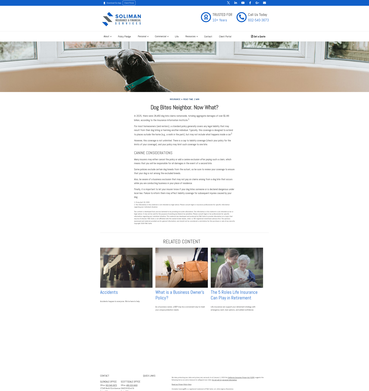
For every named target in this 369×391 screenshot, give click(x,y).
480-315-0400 (132, 385)
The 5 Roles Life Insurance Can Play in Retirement (234, 295)
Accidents (109, 292)
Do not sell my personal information (224, 380)
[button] (107, 36)
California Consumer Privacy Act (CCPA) (241, 377)
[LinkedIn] (236, 3)
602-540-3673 (111, 385)
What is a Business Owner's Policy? (179, 295)
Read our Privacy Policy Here (181, 384)
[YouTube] (243, 3)
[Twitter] (228, 3)
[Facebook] (250, 3)
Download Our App (120, 3)
